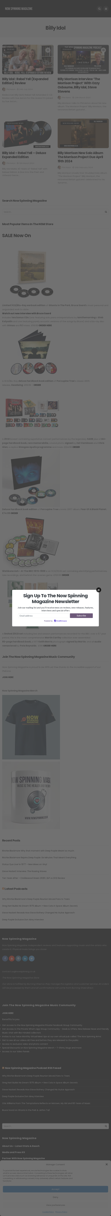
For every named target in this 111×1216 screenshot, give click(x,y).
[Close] (98, 589)
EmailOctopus (61, 621)
